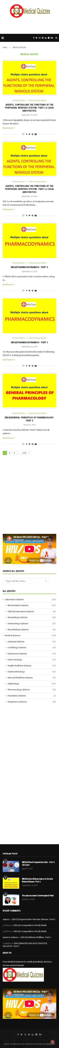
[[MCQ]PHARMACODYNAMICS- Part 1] (29, 315)
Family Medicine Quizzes (32, 665)
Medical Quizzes (18, 100)
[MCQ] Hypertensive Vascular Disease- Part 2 (33, 919)
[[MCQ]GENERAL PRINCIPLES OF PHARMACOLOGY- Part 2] (29, 391)
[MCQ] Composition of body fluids (30, 925)
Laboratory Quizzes (30, 599)
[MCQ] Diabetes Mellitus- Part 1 (36, 937)
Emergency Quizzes (32, 653)
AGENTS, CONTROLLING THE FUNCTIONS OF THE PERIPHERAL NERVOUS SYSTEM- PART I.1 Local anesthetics (29, 189)
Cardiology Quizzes (32, 647)
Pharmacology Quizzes (38, 100)
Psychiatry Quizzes (32, 695)
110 (24, 453)
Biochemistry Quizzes (32, 605)
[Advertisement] (30, 25)
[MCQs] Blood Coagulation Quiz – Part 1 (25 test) (38, 863)
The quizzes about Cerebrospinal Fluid (38, 895)
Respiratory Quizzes (32, 702)
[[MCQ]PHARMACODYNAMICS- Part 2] (29, 240)
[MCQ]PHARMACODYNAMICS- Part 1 (29, 342)
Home (5, 47)
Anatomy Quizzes (32, 641)
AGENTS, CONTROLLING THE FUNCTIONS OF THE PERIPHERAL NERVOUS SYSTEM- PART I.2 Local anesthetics (29, 107)
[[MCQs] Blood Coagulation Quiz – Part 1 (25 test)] (11, 866)
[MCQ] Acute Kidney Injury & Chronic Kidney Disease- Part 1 (37, 880)
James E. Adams (10, 937)
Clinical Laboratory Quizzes (32, 611)
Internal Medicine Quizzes (32, 677)
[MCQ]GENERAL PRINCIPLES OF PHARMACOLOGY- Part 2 (29, 419)
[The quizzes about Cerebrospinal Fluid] (11, 899)
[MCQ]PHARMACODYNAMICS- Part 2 (29, 267)
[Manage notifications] (52, 1042)
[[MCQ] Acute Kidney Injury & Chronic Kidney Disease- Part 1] (11, 883)
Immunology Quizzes (32, 623)
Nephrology (32, 683)
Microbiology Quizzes (32, 629)
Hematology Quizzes (32, 617)
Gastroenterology (32, 671)
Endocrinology (32, 659)
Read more (8, 128)
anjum (6, 919)
